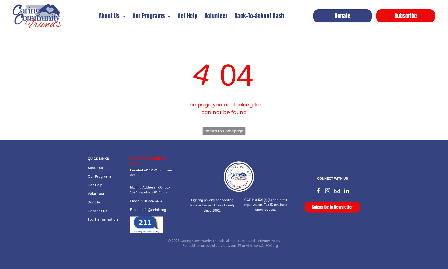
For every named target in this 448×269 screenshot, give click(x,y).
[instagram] (328, 191)
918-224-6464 (151, 201)
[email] (337, 191)
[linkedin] (346, 191)
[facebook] (318, 191)
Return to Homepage (224, 131)
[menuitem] (112, 16)
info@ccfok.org (153, 210)
